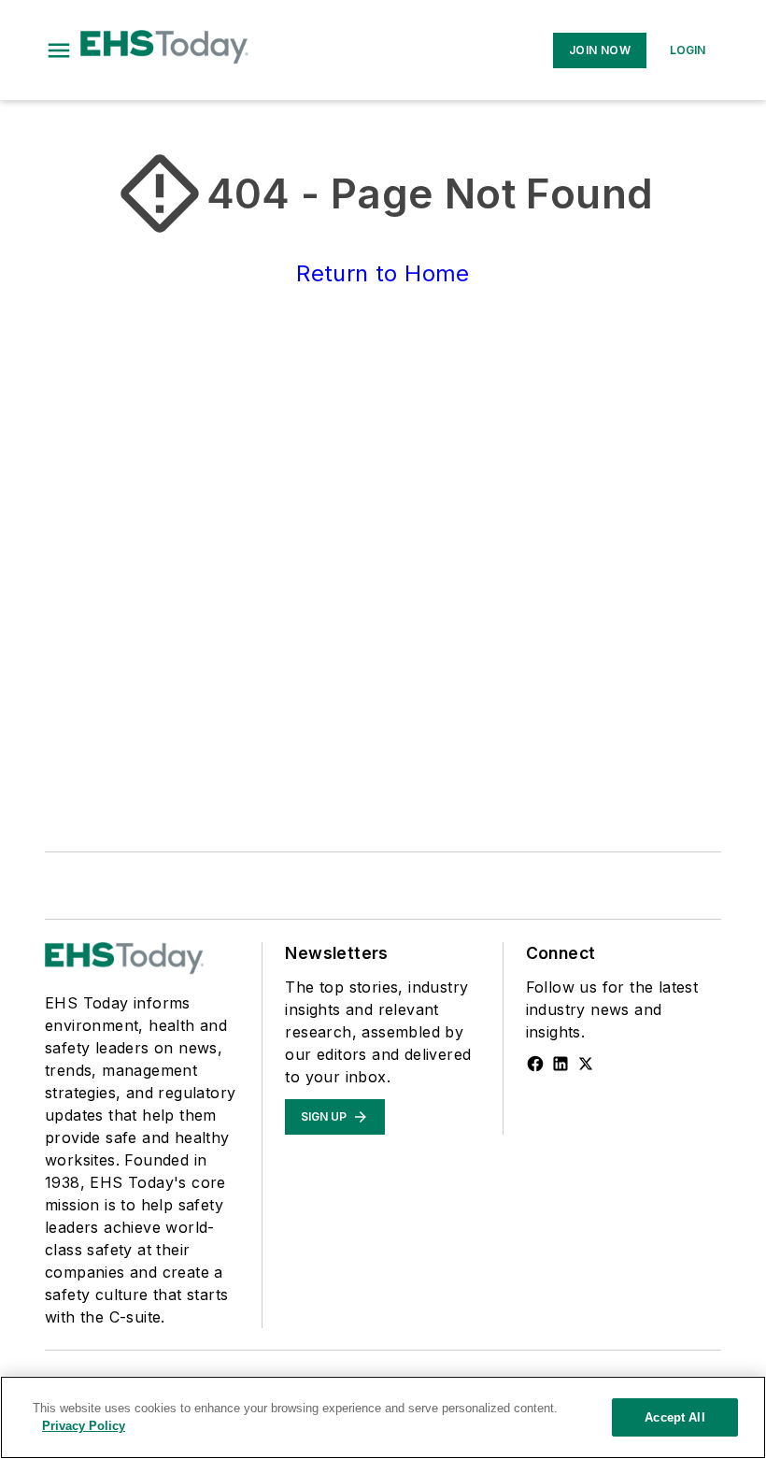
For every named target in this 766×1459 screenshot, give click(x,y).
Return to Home (383, 273)
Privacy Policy (83, 1426)
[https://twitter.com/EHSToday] (585, 1063)
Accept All (674, 1417)
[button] (59, 50)
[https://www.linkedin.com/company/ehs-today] (560, 1063)
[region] (383, 1417)
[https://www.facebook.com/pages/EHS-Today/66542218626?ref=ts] (535, 1063)
